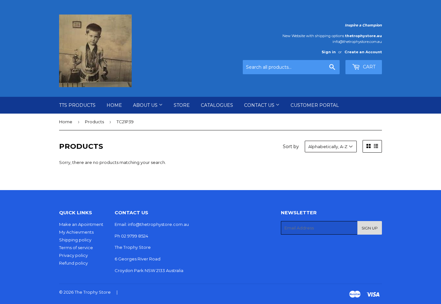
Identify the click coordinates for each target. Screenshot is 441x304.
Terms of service (76, 247)
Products (94, 121)
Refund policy (73, 263)
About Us (146, 105)
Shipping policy (75, 239)
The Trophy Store (93, 292)
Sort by (291, 146)
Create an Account (363, 52)
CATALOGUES (217, 105)
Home (114, 105)
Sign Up (370, 228)
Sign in (329, 52)
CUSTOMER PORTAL (315, 105)
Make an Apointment (81, 224)
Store (182, 105)
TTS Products (77, 105)
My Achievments (76, 232)
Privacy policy (73, 255)
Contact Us (260, 105)
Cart (368, 67)
